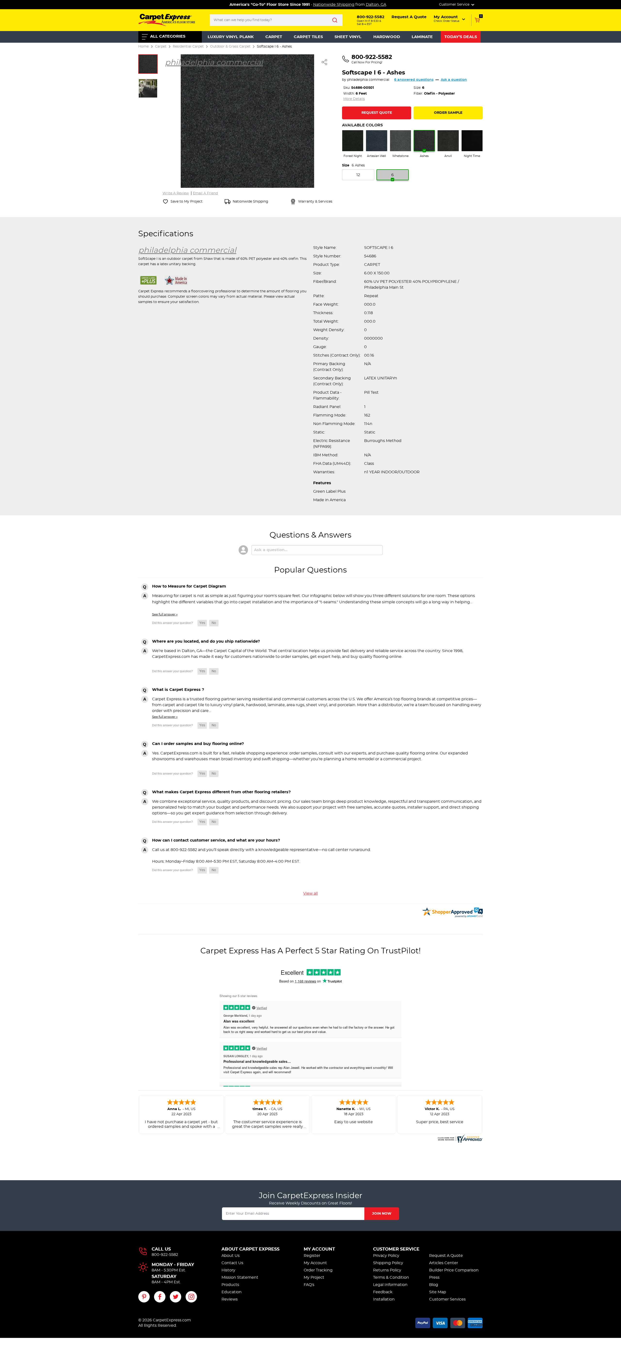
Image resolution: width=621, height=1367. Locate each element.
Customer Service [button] (454, 4)
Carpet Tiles (308, 37)
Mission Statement (239, 1277)
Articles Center (443, 1263)
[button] (450, 19)
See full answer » (165, 614)
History (228, 1270)
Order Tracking (318, 1270)
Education (231, 1292)
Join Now (381, 1213)
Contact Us (232, 1263)
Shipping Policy (388, 1263)
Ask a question (454, 80)
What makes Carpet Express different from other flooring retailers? (221, 792)
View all (310, 893)
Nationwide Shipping (333, 5)
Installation (384, 1299)
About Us (230, 1256)
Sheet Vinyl (348, 37)
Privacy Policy (386, 1256)
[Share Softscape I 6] (324, 62)
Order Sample (448, 113)
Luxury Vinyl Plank (231, 37)
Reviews (229, 1299)
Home (143, 46)
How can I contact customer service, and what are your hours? (216, 840)
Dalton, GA (376, 5)
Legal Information (390, 1285)
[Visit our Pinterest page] (144, 1296)
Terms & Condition (391, 1277)
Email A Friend (205, 193)
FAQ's (309, 1285)
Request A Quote (446, 1256)
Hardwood (386, 37)
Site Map (437, 1292)
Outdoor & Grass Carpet (230, 46)
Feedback (382, 1292)
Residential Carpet (188, 46)
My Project (314, 1277)
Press (434, 1277)
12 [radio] (358, 175)
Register (312, 1256)
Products (230, 1285)
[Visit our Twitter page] (175, 1296)
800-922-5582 (165, 1255)
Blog (433, 1285)
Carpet (273, 37)
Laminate (422, 37)
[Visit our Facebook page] (159, 1296)
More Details (354, 99)
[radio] (352, 144)
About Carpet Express (250, 1249)
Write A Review (176, 193)
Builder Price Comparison (454, 1270)
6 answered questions (413, 80)
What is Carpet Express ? (178, 690)
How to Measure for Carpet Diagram (189, 586)
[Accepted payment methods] (449, 1322)
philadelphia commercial (368, 80)
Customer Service (396, 1249)
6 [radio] (392, 175)
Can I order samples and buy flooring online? (198, 744)
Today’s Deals (460, 37)
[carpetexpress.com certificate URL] (460, 1138)
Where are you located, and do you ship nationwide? (206, 641)
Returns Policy (387, 1270)
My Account (319, 1249)
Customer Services (447, 1299)
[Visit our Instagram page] (191, 1296)
